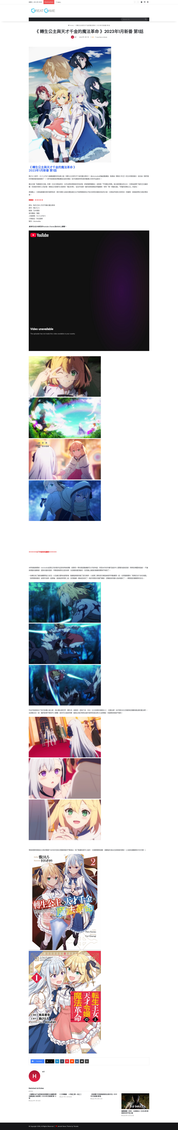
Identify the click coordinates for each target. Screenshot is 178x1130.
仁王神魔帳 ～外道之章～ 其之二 (71, 1094)
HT (75, 37)
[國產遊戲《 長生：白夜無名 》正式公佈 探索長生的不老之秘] (135, 1101)
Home (71, 25)
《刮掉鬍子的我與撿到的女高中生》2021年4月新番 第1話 (104, 1095)
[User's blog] (42, 10)
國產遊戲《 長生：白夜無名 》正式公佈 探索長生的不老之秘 (134, 1112)
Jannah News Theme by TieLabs (67, 1126)
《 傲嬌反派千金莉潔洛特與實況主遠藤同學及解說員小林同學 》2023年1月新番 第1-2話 (42, 1096)
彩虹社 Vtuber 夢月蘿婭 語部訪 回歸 (66, 2)
